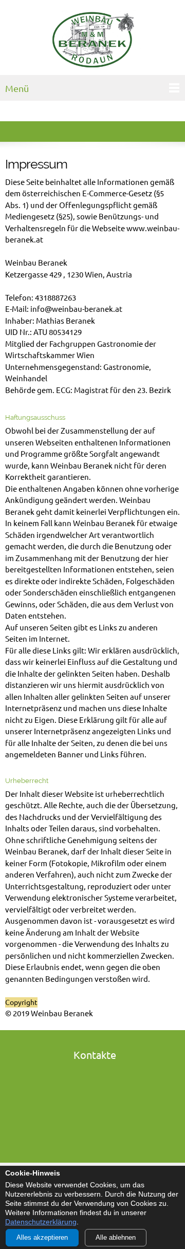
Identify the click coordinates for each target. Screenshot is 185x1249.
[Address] (94, 1104)
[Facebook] (94, 1119)
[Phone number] (94, 1073)
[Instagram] (94, 1135)
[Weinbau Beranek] (92, 40)
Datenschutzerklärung (41, 1222)
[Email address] (94, 1088)
